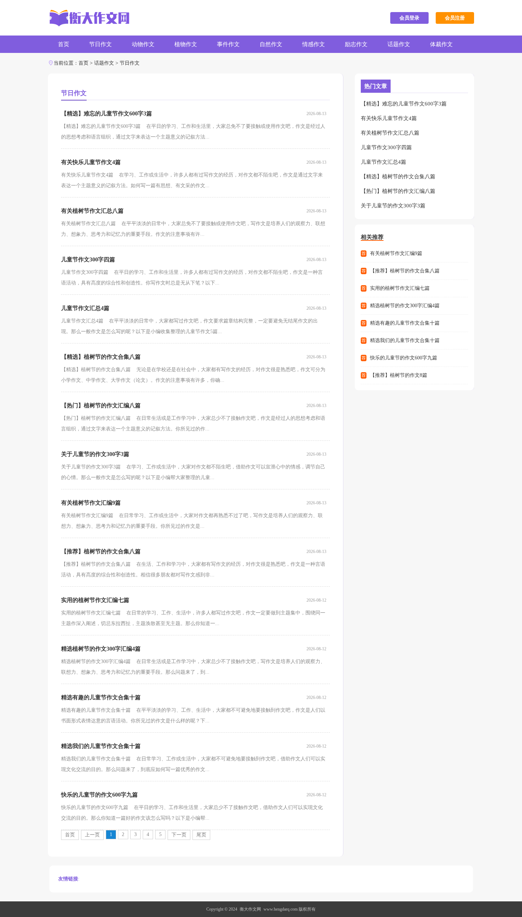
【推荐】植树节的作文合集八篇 (101, 551)
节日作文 (100, 44)
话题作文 (398, 44)
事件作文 (228, 44)
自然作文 (271, 44)
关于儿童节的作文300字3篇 (95, 454)
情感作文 (313, 44)
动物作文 (143, 44)
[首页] (88, 18)
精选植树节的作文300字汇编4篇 (101, 649)
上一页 (92, 834)
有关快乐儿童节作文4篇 (91, 162)
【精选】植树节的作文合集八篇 (101, 357)
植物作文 (185, 44)
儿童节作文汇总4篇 (85, 308)
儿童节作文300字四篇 (88, 259)
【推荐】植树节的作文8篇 (398, 375)
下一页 (179, 834)
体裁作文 (441, 44)
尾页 (201, 834)
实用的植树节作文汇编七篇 (95, 600)
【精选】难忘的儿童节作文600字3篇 (106, 113)
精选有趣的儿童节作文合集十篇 (101, 697)
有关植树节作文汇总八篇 (92, 211)
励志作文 (356, 44)
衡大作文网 (250, 909)
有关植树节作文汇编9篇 (91, 503)
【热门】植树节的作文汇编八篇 (101, 405)
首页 (63, 44)
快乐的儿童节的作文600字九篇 (99, 795)
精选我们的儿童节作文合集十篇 (101, 746)
